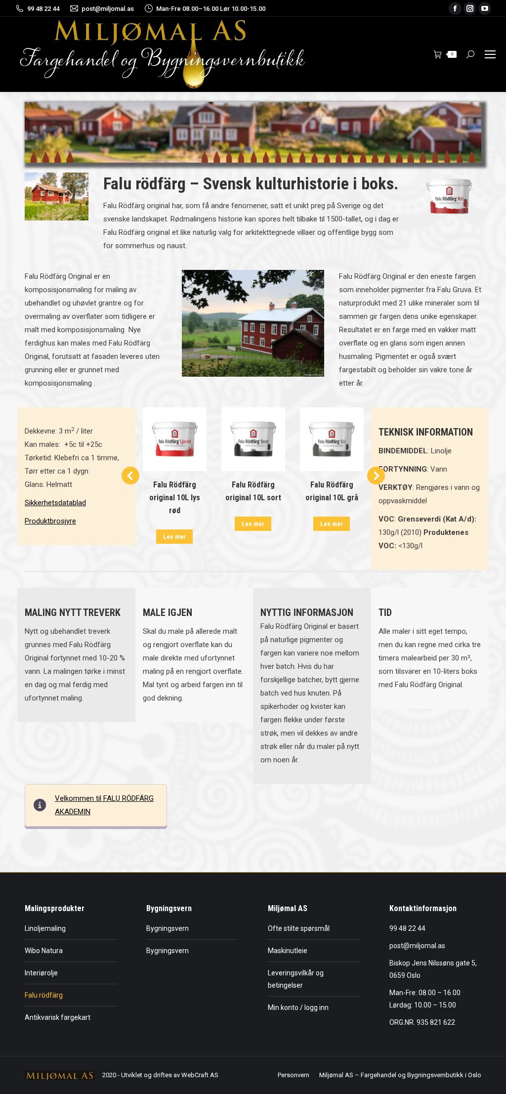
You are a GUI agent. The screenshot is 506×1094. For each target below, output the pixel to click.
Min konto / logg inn (298, 1007)
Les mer (174, 536)
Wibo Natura (44, 951)
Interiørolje (41, 973)
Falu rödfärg (44, 995)
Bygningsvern (167, 928)
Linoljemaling (45, 928)
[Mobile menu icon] (490, 54)
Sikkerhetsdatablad (55, 502)
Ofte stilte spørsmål (299, 928)
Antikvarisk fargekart (57, 1017)
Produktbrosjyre (50, 521)
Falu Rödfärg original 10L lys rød (174, 497)
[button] (130, 475)
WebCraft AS (199, 1075)
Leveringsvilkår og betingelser (296, 979)
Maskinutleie (287, 951)
